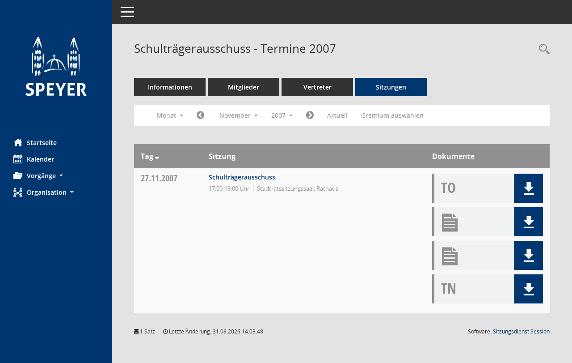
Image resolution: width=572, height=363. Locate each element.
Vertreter (317, 87)
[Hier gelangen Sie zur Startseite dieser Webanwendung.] (56, 66)
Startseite (42, 142)
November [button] (235, 115)
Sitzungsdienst (521, 331)
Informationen (170, 87)
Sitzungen (391, 87)
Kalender (40, 159)
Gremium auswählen (392, 115)
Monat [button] (167, 115)
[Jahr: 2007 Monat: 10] (200, 115)
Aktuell (337, 115)
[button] (56, 175)
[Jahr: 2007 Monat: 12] (309, 115)
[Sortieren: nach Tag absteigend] (157, 156)
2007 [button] (279, 115)
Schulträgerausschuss (242, 177)
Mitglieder (243, 87)
